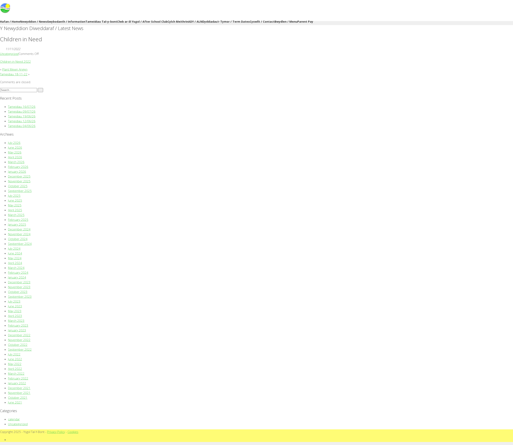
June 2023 (15, 306)
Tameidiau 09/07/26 (21, 111)
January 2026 (17, 172)
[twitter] (9, 440)
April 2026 (15, 157)
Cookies (73, 432)
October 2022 (17, 345)
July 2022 (14, 354)
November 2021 (19, 393)
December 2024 (19, 229)
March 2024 (16, 268)
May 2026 (14, 152)
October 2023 (17, 292)
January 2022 (17, 383)
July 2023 (14, 301)
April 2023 (15, 316)
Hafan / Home (10, 21)
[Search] (40, 90)
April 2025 (15, 210)
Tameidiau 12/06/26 (21, 121)
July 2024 (14, 248)
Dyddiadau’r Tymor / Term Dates (226, 21)
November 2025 (19, 181)
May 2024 (14, 258)
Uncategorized (9, 54)
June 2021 (15, 402)
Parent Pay (305, 21)
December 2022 (19, 335)
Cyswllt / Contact (262, 21)
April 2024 (15, 263)
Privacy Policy (56, 432)
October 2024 (17, 239)
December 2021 (19, 388)
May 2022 (14, 364)
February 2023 (18, 325)
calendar (14, 419)
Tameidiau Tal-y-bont (101, 21)
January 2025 (17, 224)
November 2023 (19, 287)
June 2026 (15, 147)
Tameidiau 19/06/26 (21, 116)
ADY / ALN (195, 21)
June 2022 (15, 359)
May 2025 (14, 205)
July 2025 (14, 196)
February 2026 (18, 167)
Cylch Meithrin (178, 21)
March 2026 (16, 162)
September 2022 (20, 349)
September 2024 (20, 244)
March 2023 (16, 321)
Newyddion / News (33, 21)
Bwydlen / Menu (286, 21)
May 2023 (14, 311)
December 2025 (19, 176)
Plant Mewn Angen (14, 69)
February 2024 (18, 272)
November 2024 (19, 234)
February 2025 (18, 220)
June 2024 (15, 253)
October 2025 (17, 186)
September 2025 (20, 191)
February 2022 (18, 378)
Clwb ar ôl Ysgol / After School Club (142, 21)
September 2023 (20, 297)
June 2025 (15, 200)
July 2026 (14, 143)
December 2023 (19, 282)
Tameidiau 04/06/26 (21, 126)
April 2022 (15, 369)
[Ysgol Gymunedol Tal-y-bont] (5, 12)
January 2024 (17, 277)
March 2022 (16, 373)
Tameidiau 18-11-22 (13, 74)
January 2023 (17, 330)
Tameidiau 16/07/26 (21, 107)
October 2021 (17, 398)
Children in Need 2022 (15, 62)
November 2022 (19, 340)
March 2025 (16, 215)
